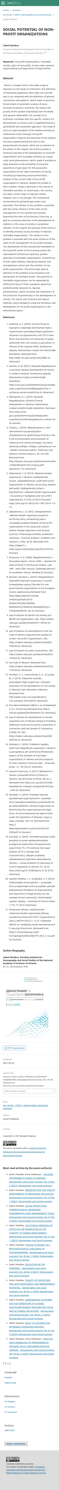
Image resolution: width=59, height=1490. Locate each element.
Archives (16, 10)
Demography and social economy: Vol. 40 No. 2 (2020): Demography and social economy (31, 1291)
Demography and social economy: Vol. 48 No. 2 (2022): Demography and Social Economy (31, 1315)
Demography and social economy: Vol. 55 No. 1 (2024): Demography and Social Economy (31, 1256)
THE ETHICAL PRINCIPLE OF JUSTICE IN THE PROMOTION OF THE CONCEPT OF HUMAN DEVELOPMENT (31, 1229)
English (8, 1377)
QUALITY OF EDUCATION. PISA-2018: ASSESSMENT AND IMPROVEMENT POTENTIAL (32, 1284)
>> (9, 1363)
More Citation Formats (15, 1091)
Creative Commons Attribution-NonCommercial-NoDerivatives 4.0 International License (24, 1152)
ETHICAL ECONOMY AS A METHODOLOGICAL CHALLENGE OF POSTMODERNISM (29, 1248)
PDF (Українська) (15, 1048)
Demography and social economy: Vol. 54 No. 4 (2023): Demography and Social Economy (31, 1354)
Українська (10, 1382)
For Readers (10, 1401)
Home (6, 10)
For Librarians (11, 1412)
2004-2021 (10, 1430)
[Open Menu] (3, 3)
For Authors (10, 1406)
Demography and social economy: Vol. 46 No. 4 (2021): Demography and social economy (31, 1272)
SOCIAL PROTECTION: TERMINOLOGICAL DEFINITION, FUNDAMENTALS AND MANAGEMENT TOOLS (32, 1209)
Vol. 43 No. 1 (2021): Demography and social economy (27, 14)
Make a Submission (16, 1443)
